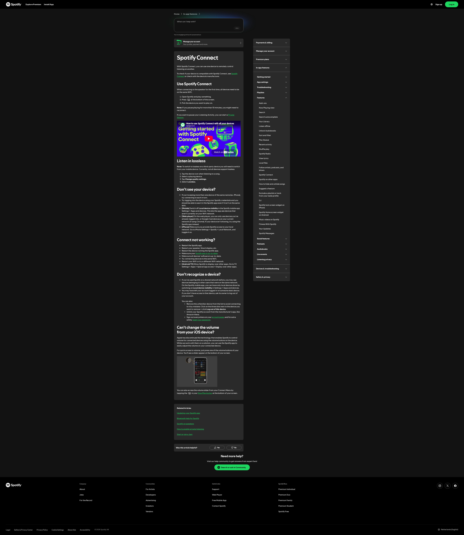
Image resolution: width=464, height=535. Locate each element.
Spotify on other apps (268, 179)
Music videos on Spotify (269, 219)
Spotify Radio (265, 153)
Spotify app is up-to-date (207, 253)
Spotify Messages (266, 233)
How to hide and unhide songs (272, 184)
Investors (150, 506)
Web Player (217, 494)
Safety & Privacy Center (23, 530)
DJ (260, 200)
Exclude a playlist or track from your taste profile (270, 194)
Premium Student (286, 506)
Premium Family (285, 500)
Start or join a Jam (184, 434)
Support (215, 489)
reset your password (201, 319)
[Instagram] (440, 486)
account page (218, 317)
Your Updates (265, 228)
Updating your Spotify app (188, 413)
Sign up (438, 4)
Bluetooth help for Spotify (188, 418)
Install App (49, 4)
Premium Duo (284, 494)
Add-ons (263, 103)
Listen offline (264, 126)
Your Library (264, 121)
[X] (447, 486)
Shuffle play (264, 149)
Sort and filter (265, 135)
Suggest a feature (267, 188)
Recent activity (265, 144)
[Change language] (432, 4)
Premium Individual (286, 489)
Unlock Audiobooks (267, 130)
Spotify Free (283, 511)
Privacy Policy (42, 530)
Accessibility (85, 530)
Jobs (82, 494)
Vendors (149, 511)
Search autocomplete (268, 117)
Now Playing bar (205, 393)
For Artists (150, 489)
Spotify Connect (266, 174)
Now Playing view (266, 107)
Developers (151, 494)
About (82, 489)
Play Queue (264, 140)
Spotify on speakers (185, 423)
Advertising (151, 500)
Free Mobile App (219, 500)
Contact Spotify (219, 506)
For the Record (86, 500)
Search (262, 112)
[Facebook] (455, 486)
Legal (8, 530)
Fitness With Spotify (267, 224)
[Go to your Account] (240, 43)
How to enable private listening (190, 429)
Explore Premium (33, 4)
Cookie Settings (58, 530)
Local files (263, 163)
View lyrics (263, 158)
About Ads (72, 530)
